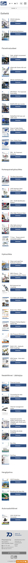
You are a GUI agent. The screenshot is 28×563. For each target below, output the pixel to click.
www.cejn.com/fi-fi (7, 548)
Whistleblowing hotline (20, 539)
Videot (16, 546)
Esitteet (16, 544)
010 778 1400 (6, 545)
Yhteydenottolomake (15, 553)
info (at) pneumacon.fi (8, 547)
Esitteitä (13, 8)
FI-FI (12, 3)
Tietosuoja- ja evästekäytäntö (18, 542)
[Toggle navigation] (25, 3)
